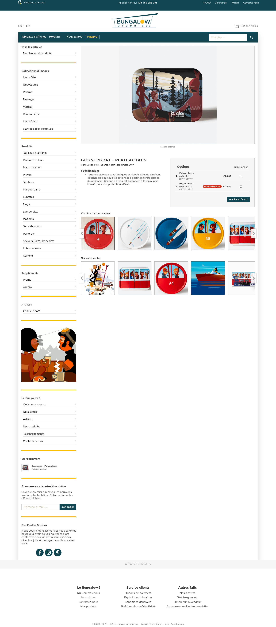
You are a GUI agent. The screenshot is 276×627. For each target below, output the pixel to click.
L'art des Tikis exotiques (38, 129)
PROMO (207, 2)
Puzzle (27, 175)
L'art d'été (29, 77)
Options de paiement (138, 593)
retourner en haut (136, 564)
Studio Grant (155, 624)
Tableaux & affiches (33, 36)
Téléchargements (33, 434)
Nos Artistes (187, 593)
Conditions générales (138, 602)
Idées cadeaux (32, 248)
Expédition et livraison (138, 597)
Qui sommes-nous (34, 404)
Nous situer (30, 412)
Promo (27, 280)
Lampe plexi (30, 211)
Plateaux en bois (33, 160)
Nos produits (31, 426)
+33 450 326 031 (147, 2)
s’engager (67, 507)
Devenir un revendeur (187, 602)
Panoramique (31, 114)
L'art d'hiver (30, 121)
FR (28, 26)
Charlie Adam (31, 311)
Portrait (27, 92)
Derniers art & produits (37, 53)
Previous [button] (81, 233)
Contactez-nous (251, 2)
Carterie (28, 256)
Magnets (28, 219)
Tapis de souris (32, 226)
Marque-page (31, 189)
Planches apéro (32, 167)
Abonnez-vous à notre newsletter (187, 606)
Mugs (26, 204)
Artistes (235, 2)
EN (20, 26)
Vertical (27, 107)
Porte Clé (28, 233)
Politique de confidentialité (138, 606)
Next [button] (253, 233)
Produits (54, 36)
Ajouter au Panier (238, 199)
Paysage (28, 99)
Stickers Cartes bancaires (38, 241)
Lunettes (28, 197)
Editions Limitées (35, 2)
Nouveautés (74, 36)
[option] (168, 95)
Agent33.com (177, 624)
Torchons (28, 182)
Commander (221, 2)
